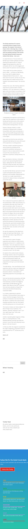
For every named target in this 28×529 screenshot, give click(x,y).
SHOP (5, 513)
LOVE (4, 519)
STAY (4, 480)
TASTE (5, 488)
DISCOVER (6, 505)
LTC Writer (8, 22)
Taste (22, 22)
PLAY (4, 497)
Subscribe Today (7, 469)
